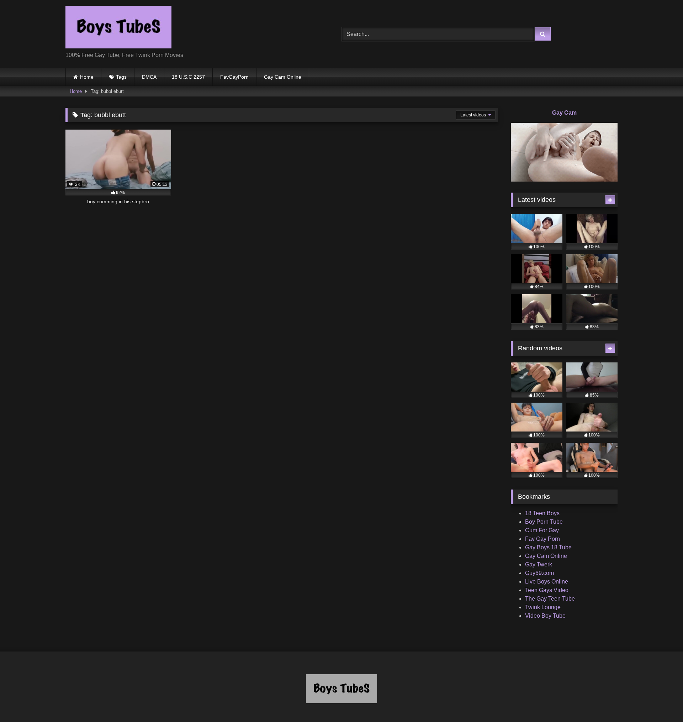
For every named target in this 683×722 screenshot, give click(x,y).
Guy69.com (539, 573)
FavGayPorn (234, 77)
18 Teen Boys (542, 513)
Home (87, 77)
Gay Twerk (538, 564)
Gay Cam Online (282, 77)
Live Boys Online (546, 582)
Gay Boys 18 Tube (548, 547)
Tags (121, 77)
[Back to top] (661, 701)
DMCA (149, 77)
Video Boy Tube (545, 616)
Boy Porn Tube (544, 522)
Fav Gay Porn (542, 539)
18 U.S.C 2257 (188, 77)
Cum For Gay (542, 530)
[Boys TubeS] (118, 28)
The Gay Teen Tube (550, 599)
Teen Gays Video (546, 590)
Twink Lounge (543, 607)
